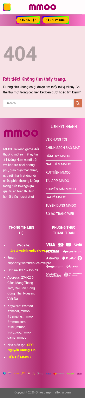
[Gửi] (78, 103)
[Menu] (7, 7)
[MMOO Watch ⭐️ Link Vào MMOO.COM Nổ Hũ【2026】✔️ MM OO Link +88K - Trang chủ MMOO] (42, 7)
